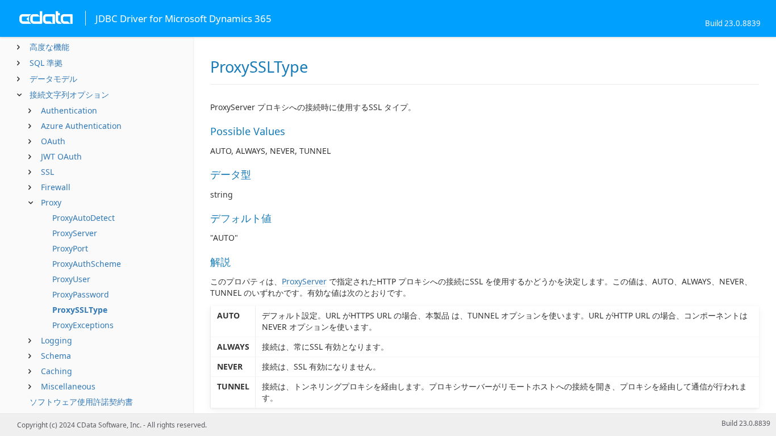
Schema (56, 355)
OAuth (53, 141)
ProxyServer (74, 233)
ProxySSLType (79, 309)
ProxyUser (71, 279)
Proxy (51, 202)
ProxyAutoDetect (83, 217)
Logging (56, 340)
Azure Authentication (81, 125)
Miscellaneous (68, 386)
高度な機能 (49, 46)
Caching (56, 371)
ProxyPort (70, 248)
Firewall (55, 187)
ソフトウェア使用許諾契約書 (81, 401)
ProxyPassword (80, 294)
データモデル (53, 78)
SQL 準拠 (46, 62)
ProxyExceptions (83, 325)
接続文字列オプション (69, 94)
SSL (47, 171)
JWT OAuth (61, 156)
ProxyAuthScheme (86, 263)
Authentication (69, 110)
